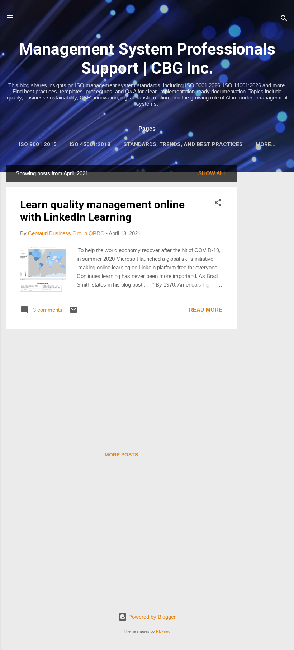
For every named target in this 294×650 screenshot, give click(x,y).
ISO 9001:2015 (38, 144)
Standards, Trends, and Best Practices (183, 144)
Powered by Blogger (151, 617)
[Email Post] (73, 312)
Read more (205, 310)
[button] (218, 203)
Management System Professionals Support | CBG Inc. (147, 59)
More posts (121, 455)
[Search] (284, 20)
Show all (212, 173)
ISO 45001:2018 (90, 144)
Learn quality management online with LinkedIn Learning (102, 210)
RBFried (163, 631)
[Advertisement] (265, 272)
